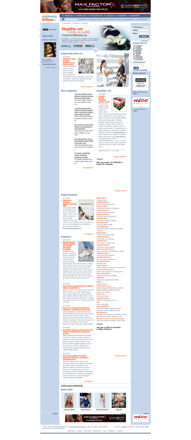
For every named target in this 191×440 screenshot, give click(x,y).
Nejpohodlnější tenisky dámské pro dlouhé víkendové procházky (69, 245)
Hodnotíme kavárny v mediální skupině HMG (70, 203)
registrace (144, 41)
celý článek (88, 234)
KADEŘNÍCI (122, 16)
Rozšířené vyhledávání (140, 70)
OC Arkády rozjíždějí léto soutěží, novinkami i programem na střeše (82, 155)
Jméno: (135, 30)
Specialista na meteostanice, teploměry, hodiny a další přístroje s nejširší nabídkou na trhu (112, 314)
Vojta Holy (119, 409)
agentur (138, 55)
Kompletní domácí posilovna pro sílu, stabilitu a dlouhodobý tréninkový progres (78, 331)
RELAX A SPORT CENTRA (112, 19)
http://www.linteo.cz (120, 132)
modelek (139, 45)
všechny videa (120, 190)
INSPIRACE (67, 23)
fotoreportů (139, 56)
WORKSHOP (97, 431)
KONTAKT (120, 431)
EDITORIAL (87, 431)
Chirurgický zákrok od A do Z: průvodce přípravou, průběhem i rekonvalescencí (76, 357)
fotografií (140, 58)
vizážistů (138, 52)
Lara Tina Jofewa (69, 409)
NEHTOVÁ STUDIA (95, 19)
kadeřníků (138, 50)
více (81, 42)
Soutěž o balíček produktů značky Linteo (104, 99)
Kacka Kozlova (85, 409)
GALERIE (76, 23)
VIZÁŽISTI (110, 16)
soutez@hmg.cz (121, 136)
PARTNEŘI (71, 431)
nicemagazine (87, 167)
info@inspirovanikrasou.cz (78, 426)
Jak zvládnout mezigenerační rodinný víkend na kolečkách (78, 287)
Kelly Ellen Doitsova (102, 409)
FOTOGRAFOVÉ (96, 16)
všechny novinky (86, 86)
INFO (105, 431)
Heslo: (135, 33)
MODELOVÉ (81, 16)
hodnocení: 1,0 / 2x (48, 61)
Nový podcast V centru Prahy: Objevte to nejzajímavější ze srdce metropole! (84, 126)
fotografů (139, 48)
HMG (147, 426)
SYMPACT (124, 426)
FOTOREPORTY (141, 19)
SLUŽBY (79, 431)
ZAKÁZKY (85, 23)
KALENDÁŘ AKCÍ (128, 19)
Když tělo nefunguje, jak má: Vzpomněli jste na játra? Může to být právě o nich (83, 141)
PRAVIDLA (111, 431)
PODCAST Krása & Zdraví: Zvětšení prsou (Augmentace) (69, 61)
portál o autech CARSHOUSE (72, 386)
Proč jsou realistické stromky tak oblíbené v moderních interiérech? (77, 309)
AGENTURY (83, 19)
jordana (48, 59)
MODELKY (69, 16)
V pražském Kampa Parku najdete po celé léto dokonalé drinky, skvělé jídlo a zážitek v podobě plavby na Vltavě (83, 111)
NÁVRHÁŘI (135, 16)
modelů (138, 47)
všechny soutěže (119, 156)
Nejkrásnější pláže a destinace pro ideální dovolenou (110, 229)
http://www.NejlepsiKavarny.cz (72, 228)
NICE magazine (71, 19)
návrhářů (138, 53)
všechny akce (51, 67)
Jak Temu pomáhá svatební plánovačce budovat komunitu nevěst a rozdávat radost (83, 96)
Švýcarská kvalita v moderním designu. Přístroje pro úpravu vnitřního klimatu (109, 308)
